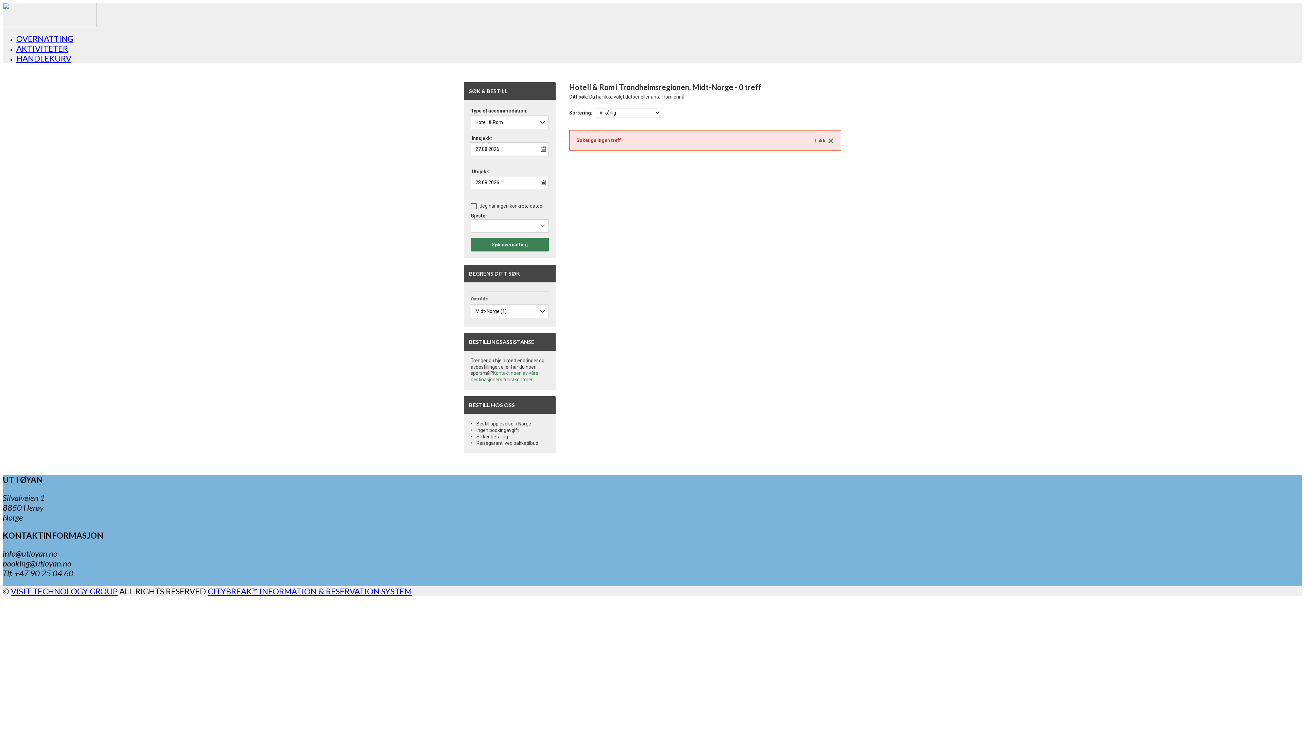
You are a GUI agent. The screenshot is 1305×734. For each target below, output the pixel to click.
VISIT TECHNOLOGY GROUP (64, 591)
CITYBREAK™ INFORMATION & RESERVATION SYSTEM (310, 591)
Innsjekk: (482, 138)
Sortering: (580, 113)
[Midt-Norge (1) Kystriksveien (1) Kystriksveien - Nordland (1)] (510, 311)
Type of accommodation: (499, 110)
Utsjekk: (481, 171)
